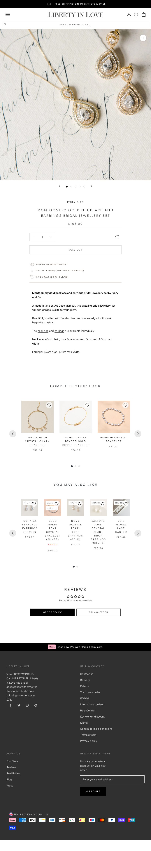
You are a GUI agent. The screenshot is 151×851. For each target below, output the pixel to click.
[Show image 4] (80, 186)
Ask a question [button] (98, 612)
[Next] (91, 186)
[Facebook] (10, 705)
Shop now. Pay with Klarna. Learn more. (80, 646)
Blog (9, 779)
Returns (84, 686)
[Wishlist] (136, 14)
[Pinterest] (35, 705)
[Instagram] (27, 705)
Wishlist (84, 698)
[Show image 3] (75, 186)
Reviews (11, 767)
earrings (59, 330)
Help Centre (87, 710)
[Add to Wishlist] (117, 236)
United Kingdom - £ (30, 814)
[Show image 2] (71, 186)
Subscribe (93, 791)
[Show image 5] (84, 186)
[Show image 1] (67, 186)
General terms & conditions (96, 728)
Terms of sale (88, 734)
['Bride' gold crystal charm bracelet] (37, 417)
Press (9, 785)
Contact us (86, 673)
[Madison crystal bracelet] (114, 417)
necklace (43, 330)
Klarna (84, 722)
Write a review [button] (52, 612)
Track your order (90, 692)
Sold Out (75, 249)
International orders (91, 704)
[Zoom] (143, 38)
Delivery (85, 680)
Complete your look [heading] (75, 386)
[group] (37, 426)
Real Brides (13, 773)
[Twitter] (18, 705)
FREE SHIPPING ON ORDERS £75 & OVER (80, 3)
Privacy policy (88, 740)
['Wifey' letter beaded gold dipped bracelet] (75, 417)
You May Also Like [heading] (75, 485)
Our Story (12, 761)
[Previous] (59, 186)
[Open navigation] (8, 14)
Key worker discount (92, 716)
